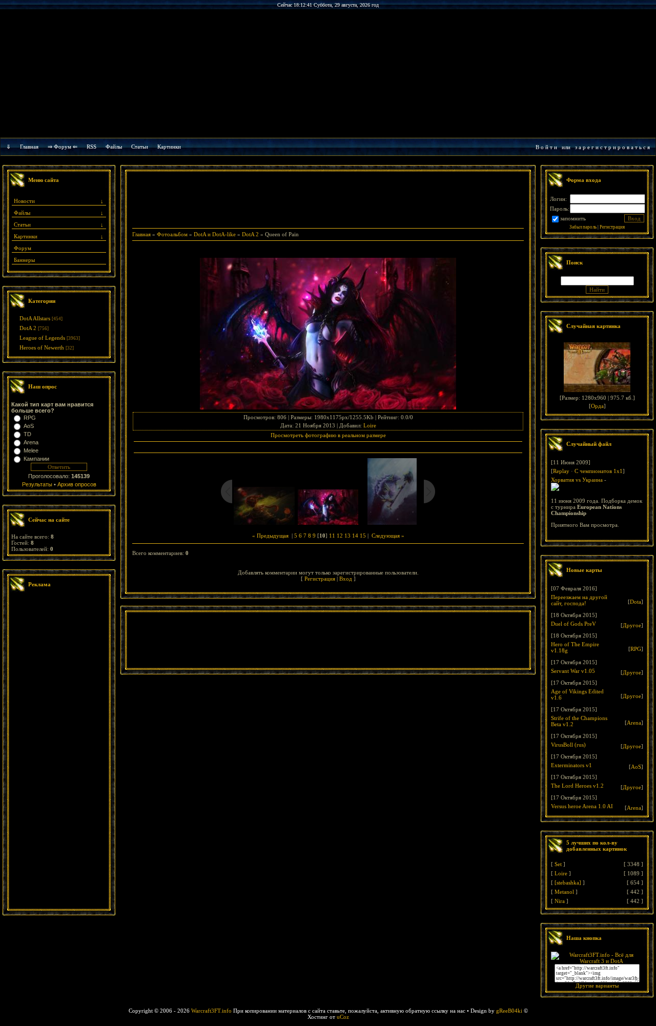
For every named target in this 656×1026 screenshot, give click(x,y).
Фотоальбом (172, 234)
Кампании (36, 459)
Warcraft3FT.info (211, 1011)
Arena (31, 442)
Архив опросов (76, 484)
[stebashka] (568, 882)
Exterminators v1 (571, 765)
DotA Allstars (34, 318)
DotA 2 (27, 328)
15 (363, 535)
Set (558, 864)
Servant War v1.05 (573, 671)
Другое (632, 625)
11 (332, 535)
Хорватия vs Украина (577, 480)
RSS (91, 146)
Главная (29, 146)
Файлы (114, 146)
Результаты (37, 484)
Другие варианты (597, 985)
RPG (30, 418)
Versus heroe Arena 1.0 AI (582, 806)
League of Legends (42, 338)
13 (347, 535)
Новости (24, 201)
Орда (597, 406)
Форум (22, 248)
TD (27, 434)
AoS (29, 426)
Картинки (169, 146)
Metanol (564, 892)
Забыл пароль (583, 227)
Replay (561, 471)
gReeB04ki (509, 1011)
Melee (31, 450)
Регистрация (319, 579)
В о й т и (546, 147)
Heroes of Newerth (41, 347)
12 (340, 535)
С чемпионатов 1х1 (599, 471)
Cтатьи (139, 146)
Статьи (22, 224)
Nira (560, 901)
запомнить (573, 218)
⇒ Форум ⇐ (62, 146)
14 (355, 535)
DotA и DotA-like (215, 234)
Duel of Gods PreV (573, 624)
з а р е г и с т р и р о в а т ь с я (612, 147)
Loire (369, 425)
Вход (345, 579)
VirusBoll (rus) (568, 745)
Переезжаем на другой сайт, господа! (579, 600)
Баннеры (24, 260)
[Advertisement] (59, 752)
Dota (635, 602)
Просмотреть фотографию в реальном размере (328, 435)
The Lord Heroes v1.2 (577, 786)
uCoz (343, 1017)
